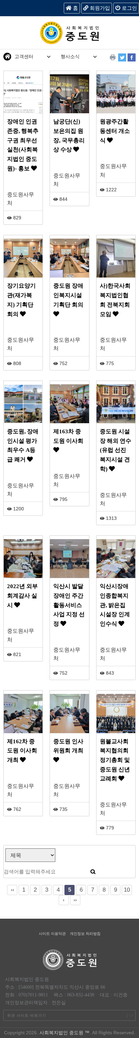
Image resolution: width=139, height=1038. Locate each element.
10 (127, 890)
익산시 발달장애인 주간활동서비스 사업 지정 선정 (69, 605)
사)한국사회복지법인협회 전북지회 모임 (115, 300)
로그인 (128, 8)
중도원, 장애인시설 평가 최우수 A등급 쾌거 (22, 445)
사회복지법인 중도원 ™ (64, 1032)
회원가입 (99, 8)
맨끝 (75, 900)
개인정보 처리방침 (85, 934)
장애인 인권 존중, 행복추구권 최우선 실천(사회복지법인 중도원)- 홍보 (22, 145)
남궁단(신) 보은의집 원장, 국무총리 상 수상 (69, 135)
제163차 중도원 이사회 (68, 436)
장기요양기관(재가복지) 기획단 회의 (21, 300)
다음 (64, 900)
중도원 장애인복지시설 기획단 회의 (68, 295)
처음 (12, 890)
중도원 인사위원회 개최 (68, 746)
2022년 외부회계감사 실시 (22, 595)
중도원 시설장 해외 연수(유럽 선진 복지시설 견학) (115, 450)
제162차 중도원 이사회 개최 (22, 750)
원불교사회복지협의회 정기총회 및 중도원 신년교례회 (115, 760)
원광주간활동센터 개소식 (115, 130)
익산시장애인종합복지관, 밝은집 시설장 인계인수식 (115, 605)
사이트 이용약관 (52, 934)
